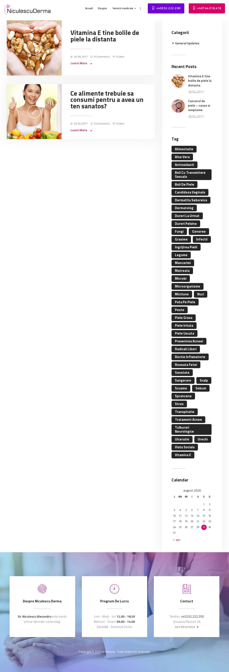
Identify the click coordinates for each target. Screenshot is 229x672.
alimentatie (184, 149)
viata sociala (185, 447)
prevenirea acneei (189, 341)
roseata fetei (186, 364)
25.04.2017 (81, 123)
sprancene (183, 396)
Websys (110, 651)
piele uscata (184, 333)
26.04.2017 (81, 56)
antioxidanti (184, 164)
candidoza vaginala (190, 192)
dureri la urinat (187, 215)
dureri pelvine (186, 223)
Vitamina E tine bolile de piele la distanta (104, 36)
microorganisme (187, 286)
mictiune (182, 294)
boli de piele (184, 184)
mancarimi (183, 262)
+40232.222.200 (192, 616)
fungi (179, 231)
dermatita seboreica (191, 200)
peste (179, 309)
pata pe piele (185, 302)
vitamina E (183, 454)
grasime (181, 239)
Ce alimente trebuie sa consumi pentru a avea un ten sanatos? (107, 99)
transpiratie (184, 411)
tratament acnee (188, 419)
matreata (182, 270)
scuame (181, 388)
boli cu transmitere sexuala (190, 174)
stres (179, 403)
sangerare (183, 380)
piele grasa (183, 317)
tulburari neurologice (184, 429)
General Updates (187, 43)
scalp (204, 380)
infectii (202, 239)
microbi (181, 278)
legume (181, 255)
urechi (203, 439)
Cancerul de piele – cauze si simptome (199, 105)
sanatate (182, 372)
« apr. (177, 539)
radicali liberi (186, 349)
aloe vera (182, 156)
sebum (200, 388)
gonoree (199, 231)
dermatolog (184, 207)
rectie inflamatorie (190, 356)
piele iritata (184, 325)
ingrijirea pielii (186, 247)
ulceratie (182, 439)
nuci (200, 294)
